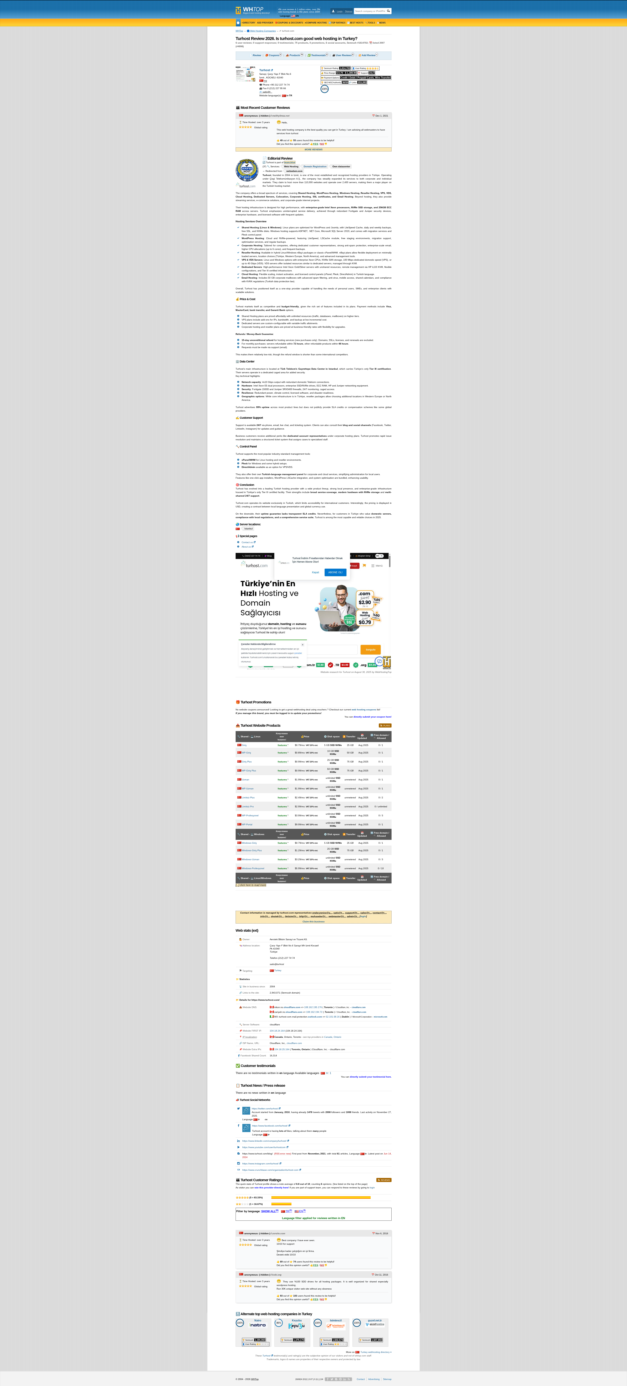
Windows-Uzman (250, 859)
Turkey (277, 970)
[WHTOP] (238, 22)
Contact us (247, 542)
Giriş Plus (247, 761)
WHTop (239, 31)
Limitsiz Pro (248, 806)
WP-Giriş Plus (249, 770)
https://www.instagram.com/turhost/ (260, 1163)
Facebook (327, 1379)
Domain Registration (315, 166)
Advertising (374, 1379)
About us (246, 546)
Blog (336, 1379)
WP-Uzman (248, 788)
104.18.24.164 (277, 1030)
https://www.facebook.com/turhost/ (270, 1125)
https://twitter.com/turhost (265, 1108)
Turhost (266, 1355)
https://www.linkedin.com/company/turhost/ (264, 1141)
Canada (328, 1037)
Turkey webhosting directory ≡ (376, 1352)
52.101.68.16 (333, 1016)
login (363, 916)
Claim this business (314, 921)
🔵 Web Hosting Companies (261, 31)
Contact (361, 1379)
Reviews (385, 1180)
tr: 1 (328, 1073)
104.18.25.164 (281, 1049)
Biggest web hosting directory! (256, 13)
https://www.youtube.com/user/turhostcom (264, 1147)
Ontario (337, 1037)
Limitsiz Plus (248, 797)
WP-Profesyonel (250, 815)
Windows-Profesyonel (253, 868)
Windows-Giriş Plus (252, 850)
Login (340, 11)
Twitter (332, 1379)
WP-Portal (247, 824)
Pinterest (340, 1379)
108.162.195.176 (313, 1007)
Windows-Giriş (249, 843)
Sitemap (387, 1379)
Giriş (244, 745)
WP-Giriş (246, 752)
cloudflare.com (294, 1043)
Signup (348, 11)
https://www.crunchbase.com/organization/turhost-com (270, 1170)
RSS (349, 1379)
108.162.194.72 (314, 1012)
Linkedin (344, 1379)
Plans (386, 726)
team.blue (289, 162)
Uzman (245, 779)
